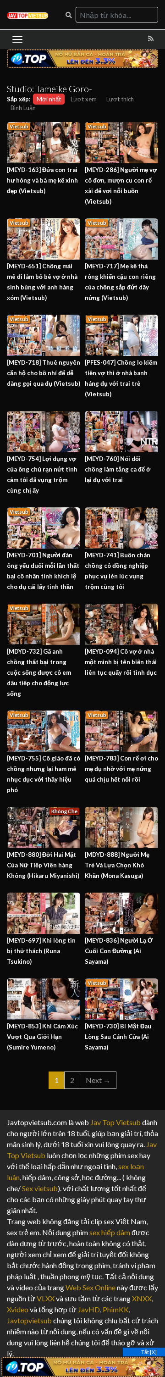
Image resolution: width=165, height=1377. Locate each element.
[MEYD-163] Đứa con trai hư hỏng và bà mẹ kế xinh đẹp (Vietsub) (42, 180)
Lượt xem (84, 99)
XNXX (142, 1298)
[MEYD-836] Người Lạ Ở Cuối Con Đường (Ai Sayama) (119, 951)
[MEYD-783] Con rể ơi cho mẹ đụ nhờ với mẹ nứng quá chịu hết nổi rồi (121, 769)
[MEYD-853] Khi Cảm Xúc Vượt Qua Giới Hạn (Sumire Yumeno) (42, 1036)
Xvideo (17, 1309)
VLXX (46, 1298)
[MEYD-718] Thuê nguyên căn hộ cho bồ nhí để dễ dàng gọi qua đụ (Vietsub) (43, 373)
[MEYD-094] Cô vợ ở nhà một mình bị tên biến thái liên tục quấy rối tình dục (121, 662)
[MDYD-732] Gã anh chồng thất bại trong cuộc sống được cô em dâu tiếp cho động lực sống (39, 672)
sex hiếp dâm (109, 1232)
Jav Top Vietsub (115, 1122)
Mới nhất (49, 99)
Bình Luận (23, 107)
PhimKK (116, 1309)
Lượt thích (120, 99)
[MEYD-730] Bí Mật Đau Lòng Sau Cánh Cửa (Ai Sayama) (118, 1036)
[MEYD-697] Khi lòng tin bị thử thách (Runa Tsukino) (41, 951)
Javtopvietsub (29, 1320)
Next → (98, 1080)
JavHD (89, 1309)
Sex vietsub (39, 1188)
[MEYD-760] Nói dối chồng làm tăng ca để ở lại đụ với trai (117, 469)
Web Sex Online (91, 1287)
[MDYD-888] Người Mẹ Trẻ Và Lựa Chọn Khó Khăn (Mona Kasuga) (117, 865)
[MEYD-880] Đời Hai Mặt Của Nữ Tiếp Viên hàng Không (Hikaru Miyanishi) (43, 865)
